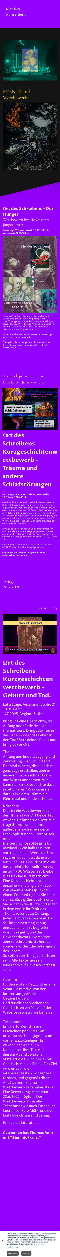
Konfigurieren (12, 1247)
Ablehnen (26, 1253)
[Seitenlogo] (16, 24)
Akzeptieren (12, 1253)
